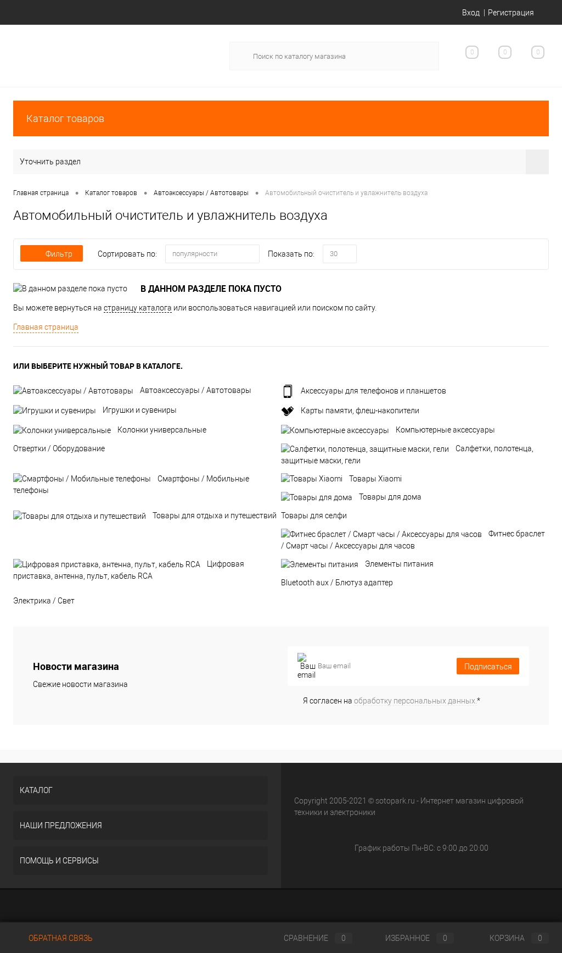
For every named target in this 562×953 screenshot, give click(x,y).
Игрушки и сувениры (140, 410)
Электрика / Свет (44, 600)
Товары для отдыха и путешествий (215, 515)
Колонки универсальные (161, 429)
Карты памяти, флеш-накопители (360, 410)
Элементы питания (399, 563)
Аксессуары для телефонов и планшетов (373, 390)
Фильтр (59, 254)
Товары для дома (390, 496)
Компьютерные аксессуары (445, 429)
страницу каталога (138, 307)
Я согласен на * (391, 700)
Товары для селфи (314, 515)
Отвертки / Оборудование (59, 448)
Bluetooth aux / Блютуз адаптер (337, 582)
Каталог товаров (65, 118)
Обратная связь (60, 938)
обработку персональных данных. (415, 700)
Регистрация (511, 12)
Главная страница (45, 327)
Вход (471, 12)
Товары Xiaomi (375, 478)
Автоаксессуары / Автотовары (195, 390)
